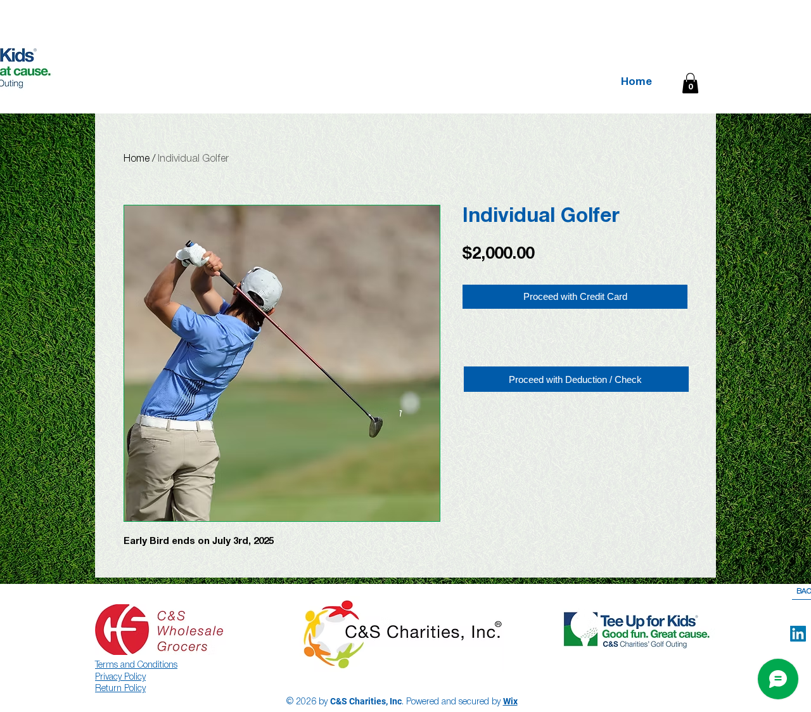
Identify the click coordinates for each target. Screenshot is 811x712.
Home (137, 159)
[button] (690, 83)
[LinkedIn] (798, 634)
